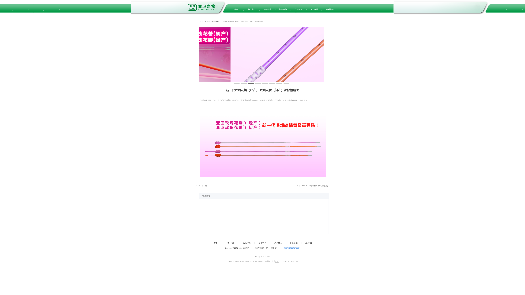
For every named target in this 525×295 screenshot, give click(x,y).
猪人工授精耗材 (213, 22)
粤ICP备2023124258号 (292, 248)
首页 (201, 22)
